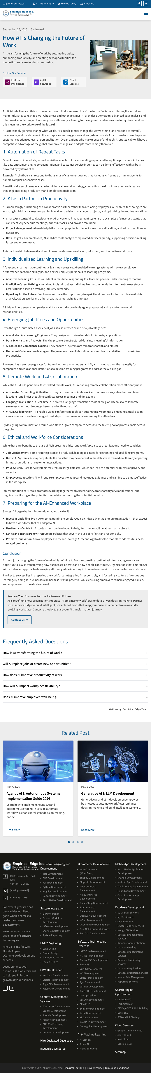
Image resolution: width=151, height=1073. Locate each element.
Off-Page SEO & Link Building (132, 1008)
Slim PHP (85, 1004)
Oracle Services (125, 921)
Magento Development (92, 882)
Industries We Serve (53, 1048)
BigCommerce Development (87, 909)
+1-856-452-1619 (45, 4)
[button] (69, 842)
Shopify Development (92, 878)
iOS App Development (129, 878)
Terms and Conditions (117, 1068)
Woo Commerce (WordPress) (88, 871)
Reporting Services (127, 982)
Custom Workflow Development (52, 920)
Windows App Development (132, 886)
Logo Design (49, 949)
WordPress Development (56, 1006)
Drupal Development (54, 1011)
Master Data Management (131, 977)
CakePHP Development (93, 1022)
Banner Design (50, 953)
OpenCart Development (93, 916)
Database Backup (126, 947)
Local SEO (122, 1013)
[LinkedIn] (145, 3)
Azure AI (84, 1044)
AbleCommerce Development (88, 897)
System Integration (52, 908)
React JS (84, 964)
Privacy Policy (94, 1068)
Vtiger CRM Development (56, 989)
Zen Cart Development (92, 933)
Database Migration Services (132, 973)
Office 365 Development (56, 926)
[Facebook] (139, 3)
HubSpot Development (55, 975)
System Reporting (52, 935)
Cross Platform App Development (128, 897)
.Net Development (53, 874)
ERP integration (51, 914)
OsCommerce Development (95, 925)
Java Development (53, 883)
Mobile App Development (130, 864)
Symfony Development (92, 1009)
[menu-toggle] (146, 13)
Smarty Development (91, 1000)
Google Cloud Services (129, 1031)
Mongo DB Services (127, 930)
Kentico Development (54, 1020)
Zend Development (90, 1013)
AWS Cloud (123, 1039)
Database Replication (129, 968)
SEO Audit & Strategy (128, 1017)
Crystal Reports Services (130, 926)
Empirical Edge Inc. (74, 1068)
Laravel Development (92, 987)
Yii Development (89, 1017)
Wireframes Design (53, 957)
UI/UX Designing (50, 943)
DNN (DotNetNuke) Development (53, 1026)
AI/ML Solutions (88, 1049)
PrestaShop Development (94, 903)
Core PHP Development (93, 991)
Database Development (129, 907)
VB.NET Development (91, 978)
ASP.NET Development (92, 956)
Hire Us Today (68, 4)
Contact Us (21, 620)
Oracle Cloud (124, 1044)
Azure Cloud (124, 1035)
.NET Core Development (93, 951)
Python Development (54, 887)
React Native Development (57, 900)
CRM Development (52, 970)
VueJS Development (91, 969)
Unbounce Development (56, 1032)
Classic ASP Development (94, 960)
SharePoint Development (56, 931)
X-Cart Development (91, 920)
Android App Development (132, 882)
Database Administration (131, 943)
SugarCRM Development (56, 984)
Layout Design (50, 962)
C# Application (88, 995)
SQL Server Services (128, 913)
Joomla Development (55, 1015)
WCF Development (90, 973)
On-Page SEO (124, 999)
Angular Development (55, 891)
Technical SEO (125, 1004)
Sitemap (120, 1052)
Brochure (88, 4)
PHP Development (53, 878)
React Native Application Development (130, 871)
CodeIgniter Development (94, 1026)
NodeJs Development (54, 896)
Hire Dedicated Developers (56, 1040)
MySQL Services (125, 917)
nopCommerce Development (88, 888)
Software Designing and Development (55, 866)
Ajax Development (90, 982)
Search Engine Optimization (124, 991)
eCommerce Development (94, 864)
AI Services (86, 1040)
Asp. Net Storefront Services (95, 929)
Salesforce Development (56, 980)
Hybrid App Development (131, 891)
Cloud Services (124, 1025)
